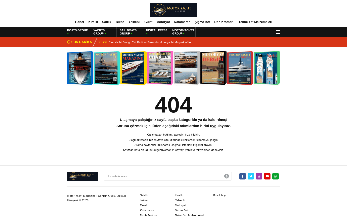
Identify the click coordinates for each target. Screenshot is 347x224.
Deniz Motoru (224, 22)
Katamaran (182, 22)
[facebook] (242, 176)
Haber (79, 22)
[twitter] (251, 176)
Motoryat (163, 22)
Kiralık (93, 22)
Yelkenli (134, 22)
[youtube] (267, 176)
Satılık (106, 22)
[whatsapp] (275, 176)
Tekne (120, 22)
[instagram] (259, 176)
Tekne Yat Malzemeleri (255, 22)
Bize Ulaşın (220, 195)
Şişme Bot (202, 22)
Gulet (148, 22)
